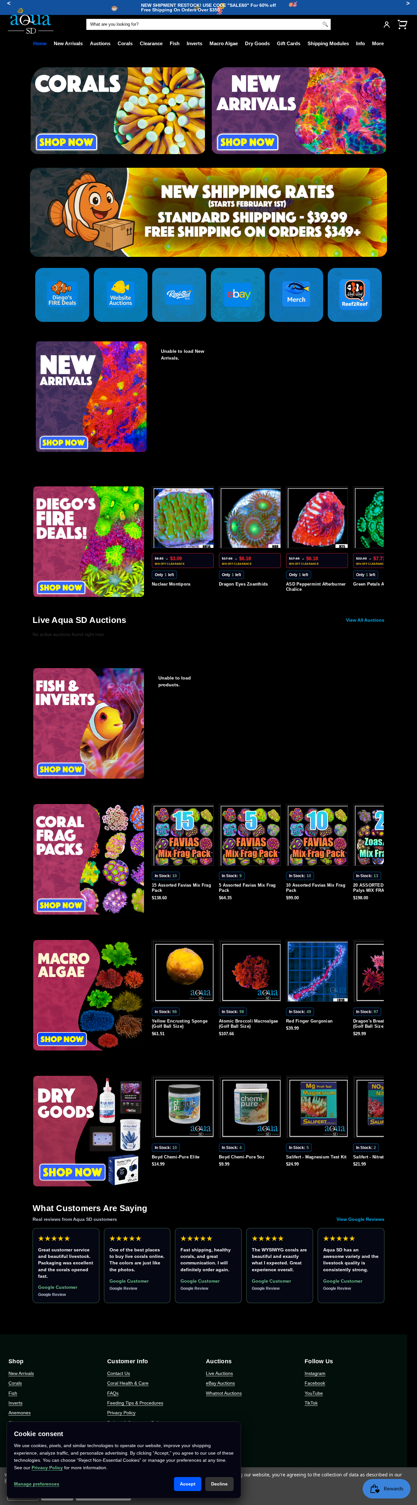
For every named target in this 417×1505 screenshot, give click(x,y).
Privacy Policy (121, 1412)
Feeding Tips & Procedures (135, 1403)
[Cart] (402, 24)
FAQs (113, 1393)
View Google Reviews (360, 1219)
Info (360, 43)
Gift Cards (288, 43)
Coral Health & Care (128, 1383)
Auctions (100, 43)
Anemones (19, 1412)
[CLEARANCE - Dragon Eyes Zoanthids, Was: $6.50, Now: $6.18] (184, 518)
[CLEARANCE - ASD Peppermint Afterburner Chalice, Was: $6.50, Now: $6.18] (251, 518)
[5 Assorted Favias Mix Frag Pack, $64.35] (184, 836)
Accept (187, 1483)
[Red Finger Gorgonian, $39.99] (251, 972)
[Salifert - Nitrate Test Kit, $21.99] (318, 1108)
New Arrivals (68, 43)
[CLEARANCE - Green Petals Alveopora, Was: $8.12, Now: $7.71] (318, 518)
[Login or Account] (386, 24)
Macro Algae (223, 43)
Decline (219, 1483)
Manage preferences (36, 1483)
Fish (175, 43)
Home (40, 43)
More (378, 43)
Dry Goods (257, 43)
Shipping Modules (328, 43)
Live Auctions (219, 1373)
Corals (125, 43)
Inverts (194, 43)
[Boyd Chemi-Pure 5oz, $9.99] (184, 1108)
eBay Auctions (220, 1383)
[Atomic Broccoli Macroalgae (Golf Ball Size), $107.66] (184, 972)
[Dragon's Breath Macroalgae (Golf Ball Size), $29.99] (318, 972)
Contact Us (118, 1373)
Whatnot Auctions (224, 1393)
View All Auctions (365, 620)
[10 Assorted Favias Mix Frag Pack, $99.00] (251, 836)
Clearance (151, 43)
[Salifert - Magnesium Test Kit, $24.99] (251, 1108)
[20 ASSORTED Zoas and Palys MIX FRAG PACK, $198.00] (318, 836)
